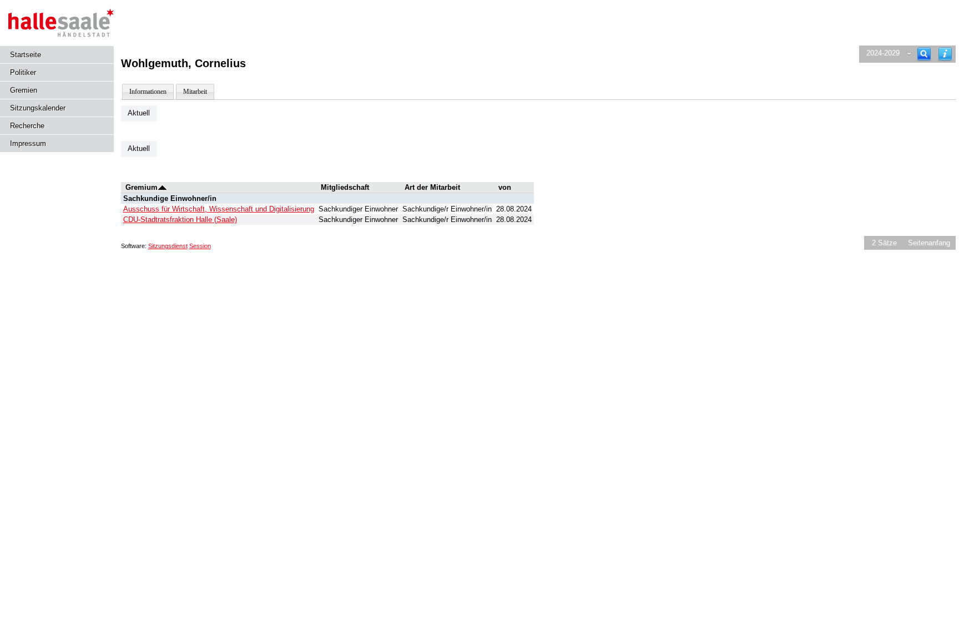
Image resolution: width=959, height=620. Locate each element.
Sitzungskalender (37, 108)
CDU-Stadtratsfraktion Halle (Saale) (180, 219)
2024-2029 (883, 53)
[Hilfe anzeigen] (945, 54)
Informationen (147, 91)
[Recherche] (924, 54)
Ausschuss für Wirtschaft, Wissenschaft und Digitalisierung (218, 209)
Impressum (28, 143)
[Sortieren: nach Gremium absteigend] (162, 187)
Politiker (23, 72)
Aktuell (139, 113)
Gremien (23, 90)
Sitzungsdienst (168, 246)
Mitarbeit (195, 91)
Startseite (25, 55)
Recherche (27, 126)
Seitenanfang (929, 243)
